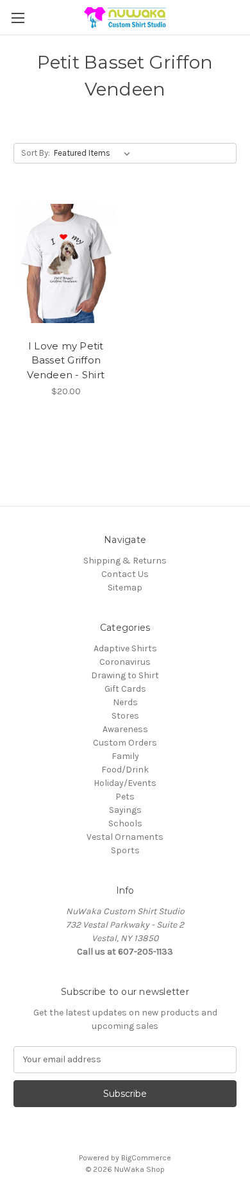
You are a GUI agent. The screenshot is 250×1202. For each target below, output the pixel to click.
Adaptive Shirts (125, 648)
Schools (125, 823)
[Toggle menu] (17, 17)
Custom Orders (125, 742)
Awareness (125, 729)
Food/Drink (125, 769)
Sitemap (125, 587)
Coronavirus (125, 661)
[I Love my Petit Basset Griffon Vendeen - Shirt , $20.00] (66, 263)
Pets (125, 796)
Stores (125, 715)
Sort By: (35, 153)
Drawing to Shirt (125, 675)
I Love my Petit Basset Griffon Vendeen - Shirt (65, 360)
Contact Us (125, 574)
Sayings (125, 810)
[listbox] (94, 153)
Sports (125, 850)
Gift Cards (125, 688)
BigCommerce (146, 1157)
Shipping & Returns (125, 560)
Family (125, 756)
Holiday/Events (125, 783)
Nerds (125, 702)
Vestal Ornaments (125, 836)
